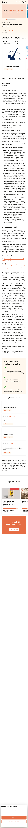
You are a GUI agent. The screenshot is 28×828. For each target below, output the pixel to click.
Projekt (3, 78)
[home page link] (4, 2)
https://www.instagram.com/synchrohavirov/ (13, 265)
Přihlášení (18, 2)
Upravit (13, 824)
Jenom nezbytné (14, 821)
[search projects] (23, 2)
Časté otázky (21, 78)
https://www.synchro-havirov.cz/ (13, 268)
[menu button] (25, 2)
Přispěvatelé (11, 78)
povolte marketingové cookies (15, 10)
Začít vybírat (14, 529)
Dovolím (14, 817)
